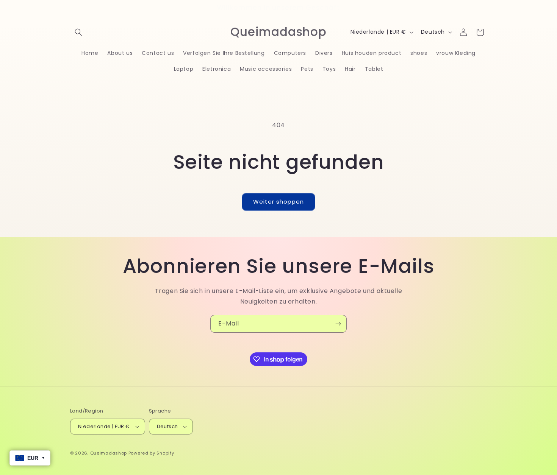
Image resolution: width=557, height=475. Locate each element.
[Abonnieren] (338, 324)
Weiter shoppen (278, 202)
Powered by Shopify (151, 453)
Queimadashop (108, 453)
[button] (78, 32)
